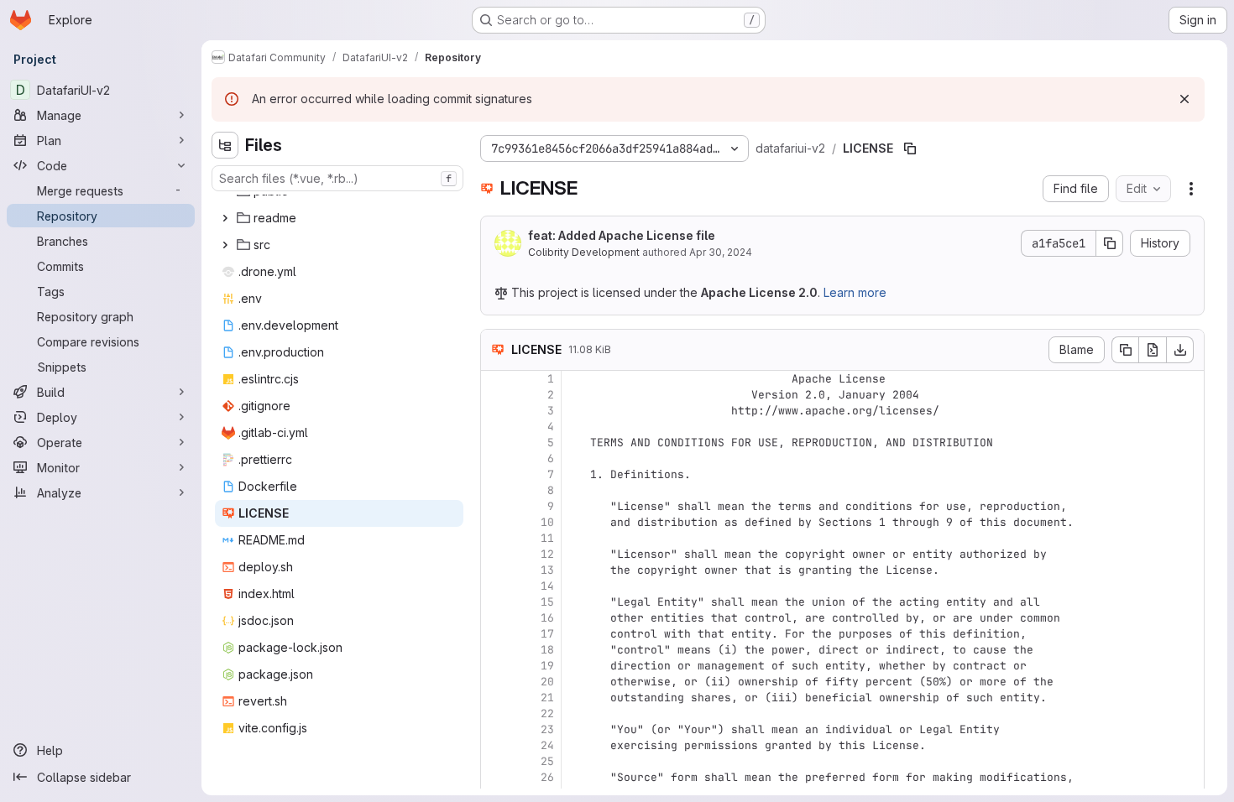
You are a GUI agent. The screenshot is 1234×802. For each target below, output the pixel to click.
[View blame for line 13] (495, 570)
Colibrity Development (584, 252)
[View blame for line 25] (495, 761)
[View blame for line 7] (495, 474)
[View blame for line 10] (495, 522)
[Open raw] (1152, 349)
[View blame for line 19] (495, 666)
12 (547, 554)
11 (547, 538)
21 (547, 697)
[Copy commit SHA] (1109, 243)
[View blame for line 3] (495, 411)
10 (547, 522)
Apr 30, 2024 (720, 252)
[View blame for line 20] (495, 682)
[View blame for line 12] (495, 554)
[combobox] (337, 178)
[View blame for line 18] (495, 650)
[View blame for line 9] (495, 506)
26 (547, 777)
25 (547, 761)
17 (547, 634)
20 (547, 681)
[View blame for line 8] (495, 490)
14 (547, 586)
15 (547, 602)
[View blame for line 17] (495, 634)
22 (547, 713)
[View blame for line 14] (495, 586)
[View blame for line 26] (495, 777)
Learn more (855, 292)
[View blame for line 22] (495, 713)
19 (547, 666)
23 (547, 729)
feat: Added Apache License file (621, 235)
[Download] (1180, 349)
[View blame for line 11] (495, 538)
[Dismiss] (1184, 99)
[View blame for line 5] (495, 442)
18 (547, 650)
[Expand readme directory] (225, 218)
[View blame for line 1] (495, 379)
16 (547, 618)
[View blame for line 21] (495, 698)
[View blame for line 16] (495, 618)
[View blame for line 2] (495, 395)
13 (547, 570)
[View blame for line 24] (495, 745)
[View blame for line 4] (495, 427)
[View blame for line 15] (495, 602)
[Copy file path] (910, 148)
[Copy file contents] (1124, 349)
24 (547, 745)
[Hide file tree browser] (225, 145)
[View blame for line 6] (495, 458)
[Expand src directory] (225, 245)
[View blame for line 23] (495, 729)
